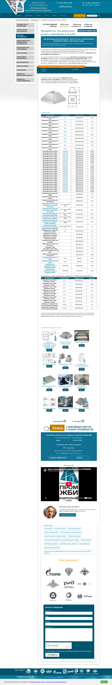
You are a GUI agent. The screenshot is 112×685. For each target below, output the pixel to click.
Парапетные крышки (74, 536)
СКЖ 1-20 (65, 151)
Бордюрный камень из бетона (68, 543)
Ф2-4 (64, 291)
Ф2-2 (64, 284)
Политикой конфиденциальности (57, 682)
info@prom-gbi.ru (65, 6)
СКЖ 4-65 (65, 182)
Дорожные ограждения (51, 543)
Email (47, 616)
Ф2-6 (64, 297)
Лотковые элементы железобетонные (70, 532)
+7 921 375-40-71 (92, 3)
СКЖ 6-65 (65, 191)
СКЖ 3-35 (65, 169)
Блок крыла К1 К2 (84, 543)
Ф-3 (65, 124)
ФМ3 (65, 135)
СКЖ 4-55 (65, 180)
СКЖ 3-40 (65, 171)
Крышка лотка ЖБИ (60, 528)
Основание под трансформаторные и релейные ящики (50, 266)
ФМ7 (65, 148)
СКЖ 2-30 (65, 160)
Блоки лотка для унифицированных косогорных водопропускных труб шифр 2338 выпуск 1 (67, 552)
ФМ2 (65, 131)
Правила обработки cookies (79, 678)
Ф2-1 (64, 280)
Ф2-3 (64, 287)
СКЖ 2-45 (65, 165)
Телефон (47, 622)
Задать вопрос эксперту (67, 515)
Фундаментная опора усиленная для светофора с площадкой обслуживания (50, 227)
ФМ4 (65, 138)
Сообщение (49, 627)
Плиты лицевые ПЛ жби (51, 532)
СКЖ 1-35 (65, 156)
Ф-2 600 (64, 304)
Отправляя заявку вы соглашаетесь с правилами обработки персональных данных (68, 651)
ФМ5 (65, 141)
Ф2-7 (64, 301)
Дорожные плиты (86, 539)
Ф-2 (65, 121)
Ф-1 (65, 118)
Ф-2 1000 (64, 308)
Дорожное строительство (22, 20)
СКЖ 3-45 (65, 173)
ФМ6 (65, 145)
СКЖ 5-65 (65, 187)
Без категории (35, 20)
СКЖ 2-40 (65, 164)
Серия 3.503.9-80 (64, 66)
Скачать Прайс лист (58, 457)
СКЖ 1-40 (65, 158)
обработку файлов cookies (37, 682)
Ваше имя (48, 611)
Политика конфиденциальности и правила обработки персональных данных (59, 678)
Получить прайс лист (87, 30)
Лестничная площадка (74, 528)
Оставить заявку (80, 15)
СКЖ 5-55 (65, 186)
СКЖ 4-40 (65, 176)
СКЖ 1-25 (65, 153)
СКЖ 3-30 (65, 167)
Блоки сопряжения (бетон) (52, 547)
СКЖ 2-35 (65, 162)
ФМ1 (65, 128)
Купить (49, 350)
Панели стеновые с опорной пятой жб (55, 536)
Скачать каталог (45, 112)
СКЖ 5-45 (65, 184)
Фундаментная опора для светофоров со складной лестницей (50, 205)
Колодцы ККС (48, 528)
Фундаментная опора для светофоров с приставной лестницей (50, 210)
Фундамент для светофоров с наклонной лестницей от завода (62, 539)
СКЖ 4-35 (65, 175)
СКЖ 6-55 (65, 189)
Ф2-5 (64, 294)
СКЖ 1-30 (65, 154)
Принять (104, 682)
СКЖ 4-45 (65, 178)
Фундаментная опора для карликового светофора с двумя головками (50, 222)
